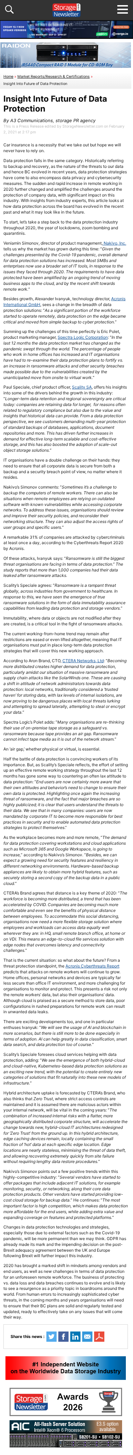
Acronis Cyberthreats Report (92, 966)
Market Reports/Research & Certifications (53, 76)
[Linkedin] (75, 1337)
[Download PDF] (99, 1337)
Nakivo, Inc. (114, 243)
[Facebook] (63, 1337)
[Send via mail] (87, 1337)
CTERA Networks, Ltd (83, 660)
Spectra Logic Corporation (83, 337)
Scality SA (82, 387)
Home (8, 76)
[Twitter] (51, 1337)
